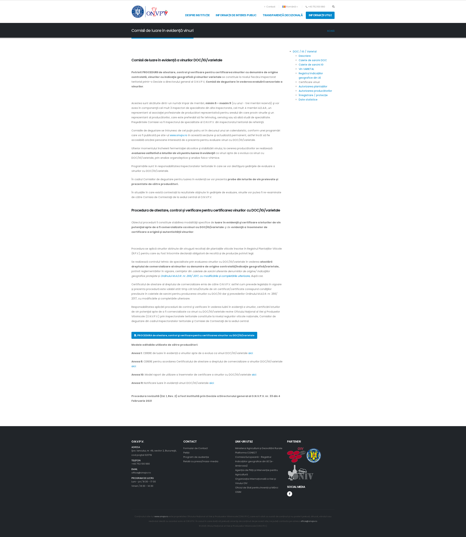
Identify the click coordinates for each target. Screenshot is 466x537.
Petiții (186, 452)
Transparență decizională (283, 15)
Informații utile (320, 15)
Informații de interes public (236, 15)
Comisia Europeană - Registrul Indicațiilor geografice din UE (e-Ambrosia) (254, 461)
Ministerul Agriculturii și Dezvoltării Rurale (258, 448)
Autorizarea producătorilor (315, 91)
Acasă (331, 30)
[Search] (333, 6)
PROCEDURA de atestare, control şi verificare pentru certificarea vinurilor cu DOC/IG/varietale (195, 335)
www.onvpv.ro (178, 135)
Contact (270, 6)
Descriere (305, 56)
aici (253, 374)
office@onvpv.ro (141, 472)
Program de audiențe (196, 457)
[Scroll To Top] (459, 533)
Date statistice (308, 99)
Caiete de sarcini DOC (313, 60)
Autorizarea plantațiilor (313, 86)
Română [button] (291, 6)
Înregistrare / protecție (313, 95)
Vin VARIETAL (306, 69)
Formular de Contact (195, 448)
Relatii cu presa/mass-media (200, 461)
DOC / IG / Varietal (305, 51)
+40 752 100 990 (140, 463)
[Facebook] (289, 493)
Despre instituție (197, 15)
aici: (250, 353)
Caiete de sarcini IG (311, 64)
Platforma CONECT (246, 452)
